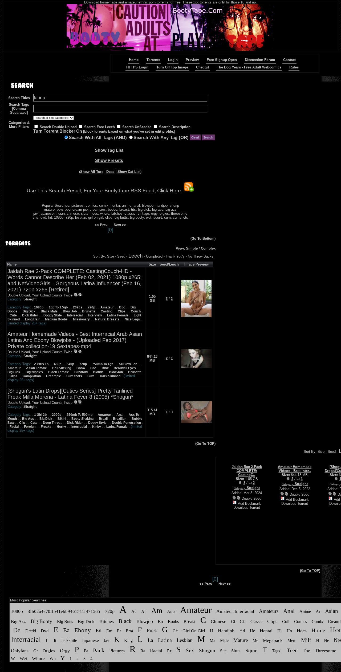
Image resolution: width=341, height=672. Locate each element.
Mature (240, 640)
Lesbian (185, 640)
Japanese (90, 640)
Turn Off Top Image (172, 67)
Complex (208, 248)
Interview (95, 315)
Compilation (32, 376)
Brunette (88, 311)
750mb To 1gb (102, 364)
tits (133, 209)
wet (148, 217)
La (150, 640)
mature (49, 209)
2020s (77, 307)
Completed (154, 256)
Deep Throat (52, 423)
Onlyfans (20, 650)
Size (110, 256)
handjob (162, 205)
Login (173, 60)
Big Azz (18, 621)
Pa (86, 651)
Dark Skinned (110, 376)
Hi (279, 630)
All (144, 611)
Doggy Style (52, 315)
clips (108, 217)
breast (124, 209)
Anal (119, 415)
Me (255, 640)
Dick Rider (30, 315)
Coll (285, 621)
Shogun (207, 650)
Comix (317, 621)
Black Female (58, 372)
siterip (174, 205)
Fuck (152, 630)
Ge (175, 631)
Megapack (273, 640)
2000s (56, 415)
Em (109, 631)
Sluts (236, 650)
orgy (154, 213)
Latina (165, 640)
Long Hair (32, 319)
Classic (256, 621)
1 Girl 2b (40, 415)
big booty (137, 217)
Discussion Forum (260, 60)
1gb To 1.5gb (58, 307)
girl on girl (95, 217)
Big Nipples (34, 372)
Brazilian (119, 419)
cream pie (80, 209)
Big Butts (65, 621)
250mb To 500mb (79, 415)
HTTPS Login (137, 67)
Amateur (107, 307)
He (252, 631)
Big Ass (28, 419)
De (17, 630)
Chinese (218, 621)
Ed (99, 630)
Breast (190, 621)
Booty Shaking (82, 419)
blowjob (147, 205)
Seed (121, 256)
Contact (289, 60)
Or (35, 651)
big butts (121, 217)
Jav (106, 640)
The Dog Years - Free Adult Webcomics (249, 67)
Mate (224, 640)
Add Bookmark (249, 504)
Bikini (62, 419)
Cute (13, 315)
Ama (171, 611)
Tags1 (277, 651)
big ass (157, 209)
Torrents (153, 60)
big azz (171, 209)
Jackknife (69, 640)
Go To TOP (205, 444)
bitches (117, 213)
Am (156, 610)
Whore (38, 658)
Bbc (122, 307)
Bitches (106, 621)
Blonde (98, 372)
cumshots (180, 217)
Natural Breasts (107, 319)
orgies (164, 213)
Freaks (46, 427)
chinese (73, 213)
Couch (136, 311)
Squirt (251, 650)
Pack (98, 650)
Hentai (266, 630)
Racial (156, 650)
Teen (292, 650)
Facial (14, 427)
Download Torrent (246, 508)
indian (60, 213)
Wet (23, 658)
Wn (53, 658)
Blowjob (144, 621)
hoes (94, 213)
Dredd (30, 631)
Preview (192, 60)
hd (50, 217)
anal (136, 205)
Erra (129, 631)
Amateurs (268, 611)
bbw (60, 209)
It (55, 640)
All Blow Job (128, 364)
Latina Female (117, 315)
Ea (66, 630)
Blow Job (70, 311)
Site (223, 651)
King (128, 640)
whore (104, 213)
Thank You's (175, 256)
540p (70, 364)
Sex (190, 650)
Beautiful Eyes (125, 368)
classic (130, 213)
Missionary (81, 319)
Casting (106, 311)
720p (69, 217)
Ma (212, 640)
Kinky (96, 427)
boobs (112, 209)
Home (134, 60)
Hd (242, 630)
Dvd (45, 630)
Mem (291, 640)
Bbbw (80, 368)
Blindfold (81, 372)
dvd (43, 217)
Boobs (173, 621)
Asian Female (36, 368)
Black (125, 621)
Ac (133, 611)
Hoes (302, 630)
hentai (115, 205)
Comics (300, 621)
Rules (294, 67)
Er (119, 631)
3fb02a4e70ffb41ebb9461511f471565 (64, 611)
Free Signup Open (222, 60)
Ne (326, 640)
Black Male (49, 311)
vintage (143, 213)
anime (126, 205)
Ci (233, 621)
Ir (47, 640)
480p (57, 364)
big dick (144, 209)
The (306, 650)
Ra (142, 651)
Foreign (29, 427)
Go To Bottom (203, 239)
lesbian (80, 217)
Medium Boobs (56, 319)
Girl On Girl (193, 630)
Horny (61, 427)
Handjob (226, 630)
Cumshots (74, 376)
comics (91, 205)
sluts (84, 213)
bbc (67, 209)
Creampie (53, 376)
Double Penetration (126, 423)
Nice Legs (132, 319)
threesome (179, 213)
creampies (98, 209)
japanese (47, 213)
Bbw (105, 368)
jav (35, 213)
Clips (121, 311)
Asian (331, 611)
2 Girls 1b (41, 364)
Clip (22, 423)
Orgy (65, 650)
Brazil (103, 419)
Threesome (325, 650)
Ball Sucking (61, 368)
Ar (318, 611)
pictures (77, 205)
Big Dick (29, 311)
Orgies (49, 650)
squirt (157, 217)
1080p (58, 217)
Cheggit (202, 67)
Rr (169, 651)
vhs (35, 217)
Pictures (117, 650)
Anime (305, 611)
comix (103, 205)
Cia (243, 621)
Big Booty (41, 621)
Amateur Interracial (235, 611)
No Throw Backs (200, 256)
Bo (160, 621)
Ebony (82, 630)
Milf (306, 640)
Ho (289, 631)
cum (167, 217)
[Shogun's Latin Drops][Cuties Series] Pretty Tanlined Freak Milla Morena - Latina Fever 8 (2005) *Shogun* (70, 394)
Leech (135, 256)
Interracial (75, 315)
